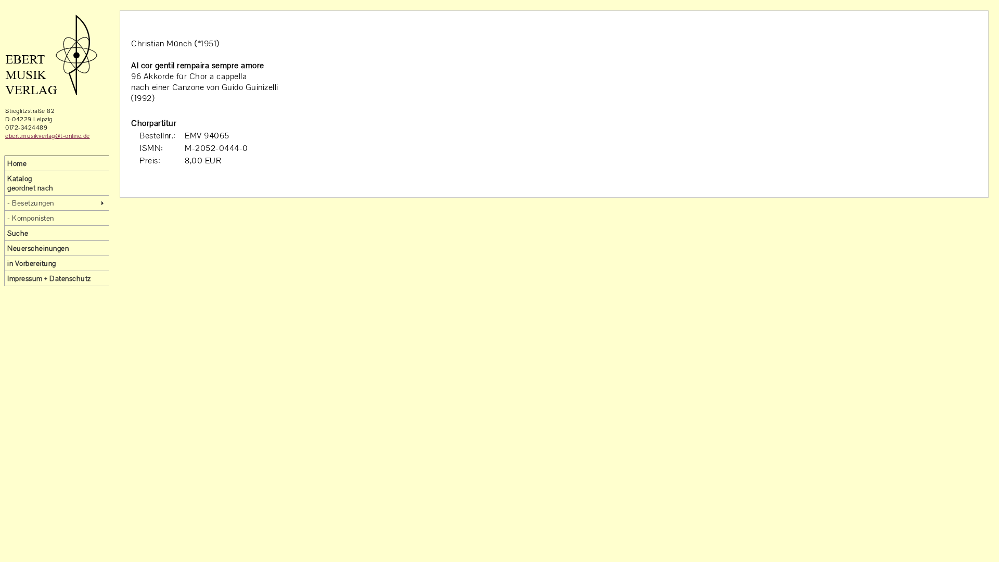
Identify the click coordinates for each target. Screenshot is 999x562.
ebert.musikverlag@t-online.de (47, 136)
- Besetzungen (30, 203)
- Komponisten (30, 218)
